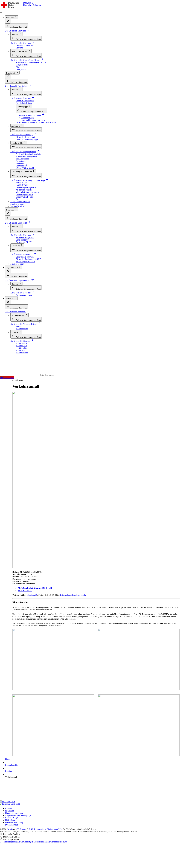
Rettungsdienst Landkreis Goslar (72, 595)
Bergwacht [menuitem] (10, 210)
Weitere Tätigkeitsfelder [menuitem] (25, 168)
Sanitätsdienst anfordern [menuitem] (20, 201)
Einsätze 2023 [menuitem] (21, 350)
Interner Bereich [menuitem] (17, 206)
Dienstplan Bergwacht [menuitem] (25, 257)
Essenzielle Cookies (11, 834)
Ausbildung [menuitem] (15, 126)
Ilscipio (10, 829)
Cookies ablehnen (41, 842)
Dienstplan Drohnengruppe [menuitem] (27, 139)
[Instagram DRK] (96, 801)
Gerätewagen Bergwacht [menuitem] (26, 187)
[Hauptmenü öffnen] (1, 12)
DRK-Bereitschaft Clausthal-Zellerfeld (35, 588)
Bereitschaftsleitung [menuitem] (24, 103)
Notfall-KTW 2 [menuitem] (22, 185)
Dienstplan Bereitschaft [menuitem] (25, 137)
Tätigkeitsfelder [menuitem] (17, 143)
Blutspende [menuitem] (20, 67)
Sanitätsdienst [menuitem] (21, 166)
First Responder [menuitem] (22, 159)
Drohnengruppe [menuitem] (23, 107)
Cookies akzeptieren (8, 842)
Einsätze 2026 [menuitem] (21, 343)
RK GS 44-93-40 (25, 590)
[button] (7, 21)
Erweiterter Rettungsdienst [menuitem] (26, 156)
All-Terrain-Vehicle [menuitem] (24, 190)
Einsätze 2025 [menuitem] (21, 346)
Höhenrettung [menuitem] (21, 163)
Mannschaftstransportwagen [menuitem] (27, 192)
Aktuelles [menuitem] (10, 299)
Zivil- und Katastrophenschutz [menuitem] (28, 154)
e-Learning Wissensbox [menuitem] (25, 261)
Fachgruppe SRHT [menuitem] (23, 242)
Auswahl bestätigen (25, 842)
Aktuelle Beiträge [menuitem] (18, 315)
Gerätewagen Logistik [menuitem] (25, 197)
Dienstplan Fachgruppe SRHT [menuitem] (28, 259)
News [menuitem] (18, 326)
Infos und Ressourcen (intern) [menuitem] (33, 120)
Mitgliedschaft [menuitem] (21, 65)
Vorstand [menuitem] (19, 48)
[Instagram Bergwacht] (96, 804)
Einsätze (8, 771)
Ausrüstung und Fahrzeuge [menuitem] (21, 172)
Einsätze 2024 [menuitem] (21, 348)
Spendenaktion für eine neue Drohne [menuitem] (31, 62)
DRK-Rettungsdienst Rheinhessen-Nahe (45, 829)
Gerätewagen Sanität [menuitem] (24, 194)
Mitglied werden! (7, 377)
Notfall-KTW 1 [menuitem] (22, 183)
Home (7, 759)
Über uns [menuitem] (15, 34)
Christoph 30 (32, 595)
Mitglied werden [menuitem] (17, 204)
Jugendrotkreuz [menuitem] (12, 268)
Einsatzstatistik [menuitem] (22, 353)
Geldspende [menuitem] (20, 69)
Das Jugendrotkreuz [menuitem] (24, 295)
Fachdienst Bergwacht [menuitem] (25, 237)
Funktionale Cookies (11, 837)
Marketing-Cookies (11, 839)
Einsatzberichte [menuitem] (22, 329)
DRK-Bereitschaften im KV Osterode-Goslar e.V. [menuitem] (36, 122)
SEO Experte (20, 829)
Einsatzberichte (11, 765)
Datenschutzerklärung (58, 842)
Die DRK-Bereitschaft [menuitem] (25, 101)
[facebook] (96, 790)
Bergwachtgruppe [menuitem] (23, 240)
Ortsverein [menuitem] (10, 18)
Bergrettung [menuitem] (20, 161)
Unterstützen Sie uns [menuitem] (19, 51)
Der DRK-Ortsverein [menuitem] (24, 45)
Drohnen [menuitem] (19, 199)
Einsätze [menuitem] (15, 332)
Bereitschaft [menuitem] (11, 73)
